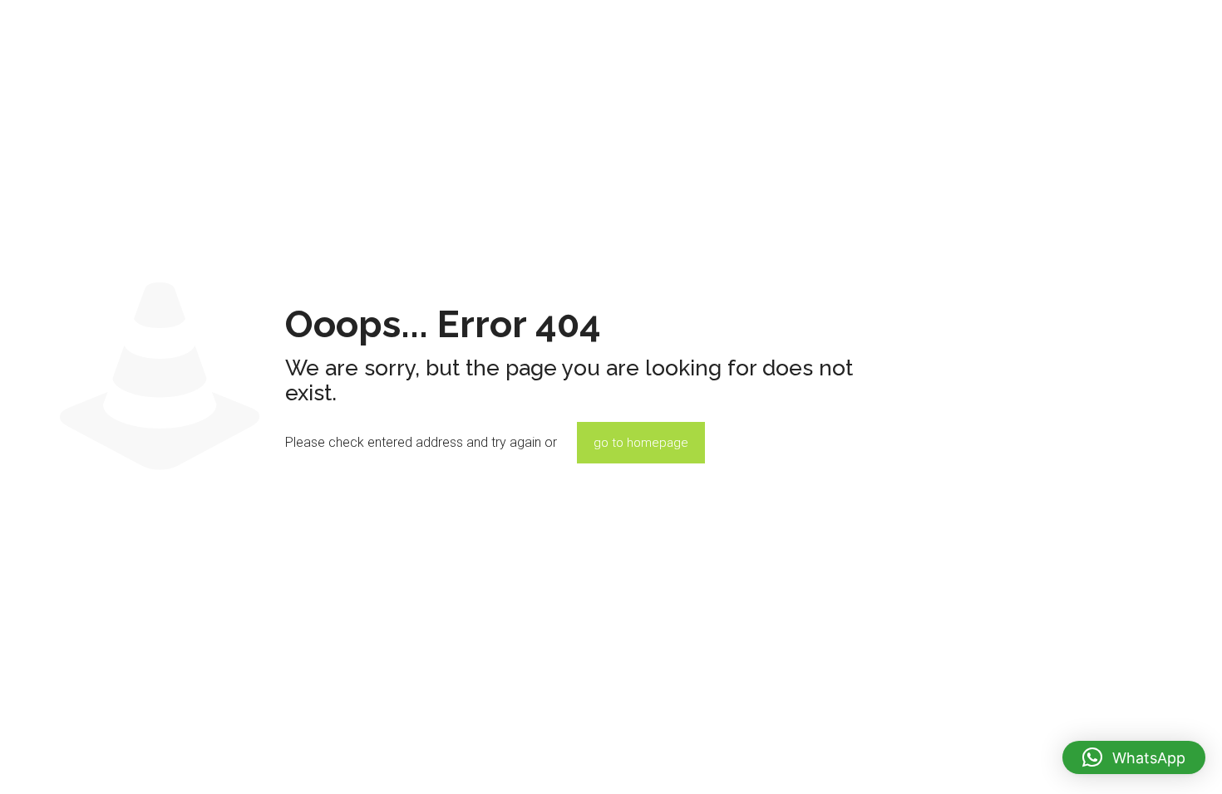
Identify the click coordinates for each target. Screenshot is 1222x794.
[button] (1133, 757)
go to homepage (641, 442)
